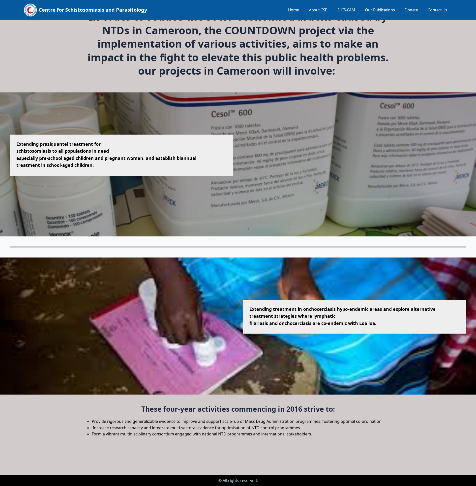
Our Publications (380, 10)
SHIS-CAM (346, 10)
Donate (411, 10)
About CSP (318, 10)
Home (293, 10)
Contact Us (437, 10)
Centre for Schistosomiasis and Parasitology (93, 9)
